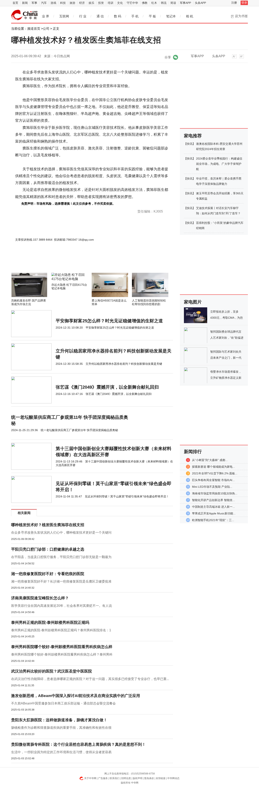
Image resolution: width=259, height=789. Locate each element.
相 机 (189, 16)
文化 (120, 2)
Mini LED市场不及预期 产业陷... (212, 486)
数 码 (117, 16)
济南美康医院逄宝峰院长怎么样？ (40, 598)
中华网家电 (24, 15)
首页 (15, 2)
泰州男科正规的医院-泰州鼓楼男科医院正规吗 (50, 622)
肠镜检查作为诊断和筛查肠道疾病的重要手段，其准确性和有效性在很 (61, 727)
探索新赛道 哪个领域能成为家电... (213, 466)
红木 (154, 2)
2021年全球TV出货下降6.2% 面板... (214, 473)
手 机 (135, 16)
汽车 (44, 2)
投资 (101, 2)
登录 (244, 2)
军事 (34, 2)
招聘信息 (126, 778)
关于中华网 (90, 778)
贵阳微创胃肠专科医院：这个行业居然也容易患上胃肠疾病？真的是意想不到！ (78, 744)
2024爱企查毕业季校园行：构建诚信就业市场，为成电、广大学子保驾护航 (219, 164)
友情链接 (161, 778)
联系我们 (114, 778)
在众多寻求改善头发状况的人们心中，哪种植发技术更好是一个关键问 (61, 532)
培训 (110, 2)
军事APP (185, 2)
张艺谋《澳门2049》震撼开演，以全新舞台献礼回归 (107, 387)
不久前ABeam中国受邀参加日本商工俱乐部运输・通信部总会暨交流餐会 (63, 703)
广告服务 (103, 778)
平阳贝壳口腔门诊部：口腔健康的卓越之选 (47, 549)
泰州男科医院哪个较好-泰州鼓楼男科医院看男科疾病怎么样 (61, 647)
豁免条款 (149, 778)
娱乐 (91, 2)
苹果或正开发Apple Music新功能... (214, 513)
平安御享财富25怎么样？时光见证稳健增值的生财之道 (109, 320)
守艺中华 (132, 2)
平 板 (152, 16)
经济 (82, 2)
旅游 (72, 2)
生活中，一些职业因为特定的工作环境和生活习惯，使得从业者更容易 (61, 752)
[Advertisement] (80, 262)
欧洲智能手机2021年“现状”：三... (213, 520)
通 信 (100, 16)
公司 (46, 28)
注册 (234, 2)
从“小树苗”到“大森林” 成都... (210, 460)
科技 (63, 2)
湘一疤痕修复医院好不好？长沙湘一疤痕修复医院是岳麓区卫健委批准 (61, 581)
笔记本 (171, 16)
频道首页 (33, 28)
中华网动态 (173, 778)
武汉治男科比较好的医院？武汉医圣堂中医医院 (51, 671)
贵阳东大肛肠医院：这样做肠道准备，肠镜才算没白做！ (59, 720)
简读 (173, 2)
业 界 (45, 16)
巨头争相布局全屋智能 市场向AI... (213, 480)
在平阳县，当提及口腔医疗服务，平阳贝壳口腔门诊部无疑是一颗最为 (61, 557)
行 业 (82, 16)
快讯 (189, 143)
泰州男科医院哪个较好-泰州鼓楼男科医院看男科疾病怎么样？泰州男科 (62, 654)
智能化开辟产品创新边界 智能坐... (213, 500)
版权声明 (137, 778)
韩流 (164, 2)
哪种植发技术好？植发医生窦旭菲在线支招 (47, 525)
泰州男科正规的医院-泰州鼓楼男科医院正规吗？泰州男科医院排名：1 (61, 630)
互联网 (64, 16)
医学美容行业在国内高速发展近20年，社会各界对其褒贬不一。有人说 (61, 605)
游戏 (53, 2)
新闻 (25, 2)
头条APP (200, 2)
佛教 (145, 2)
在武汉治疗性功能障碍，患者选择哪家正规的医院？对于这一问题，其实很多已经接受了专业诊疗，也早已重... (90, 679)
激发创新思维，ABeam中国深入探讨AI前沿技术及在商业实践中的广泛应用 (75, 696)
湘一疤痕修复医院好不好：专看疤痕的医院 (47, 574)
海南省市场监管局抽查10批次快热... (214, 493)
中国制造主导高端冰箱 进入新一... (213, 506)
